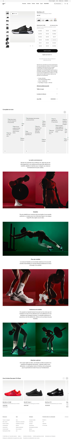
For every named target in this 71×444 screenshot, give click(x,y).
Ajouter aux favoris (46, 54)
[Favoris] (65, 4)
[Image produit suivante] (33, 46)
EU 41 (40, 42)
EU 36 (47, 30)
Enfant (37, 3)
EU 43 (40, 45)
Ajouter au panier (47, 50)
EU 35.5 (40, 30)
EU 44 (47, 45)
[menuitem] (26, 3)
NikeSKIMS (46, 3)
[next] (64, 112)
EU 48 (54, 39)
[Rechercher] (55, 4)
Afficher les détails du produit (43, 85)
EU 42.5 (54, 42)
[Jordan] (3, 1)
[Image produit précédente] (30, 46)
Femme (33, 3)
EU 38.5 (54, 33)
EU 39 (47, 36)
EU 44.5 (54, 45)
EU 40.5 (47, 39)
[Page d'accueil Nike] (4, 3)
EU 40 (40, 39)
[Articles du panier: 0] (67, 4)
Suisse (67, 416)
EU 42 (47, 42)
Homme (29, 3)
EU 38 (47, 33)
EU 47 (54, 36)
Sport (41, 3)
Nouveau (24, 3)
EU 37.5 (40, 33)
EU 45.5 (40, 36)
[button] (7, 16)
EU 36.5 (54, 30)
